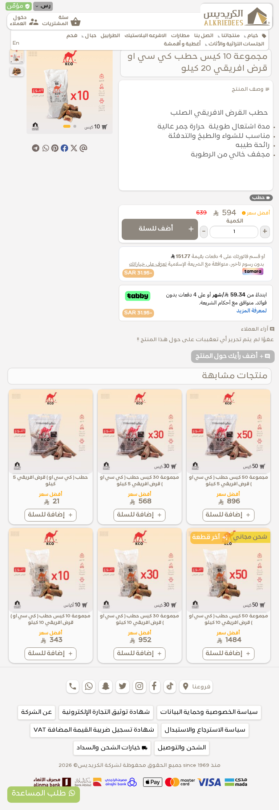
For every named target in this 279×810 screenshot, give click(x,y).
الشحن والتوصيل (182, 748)
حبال (90, 35)
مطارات (180, 35)
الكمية (234, 221)
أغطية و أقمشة (182, 44)
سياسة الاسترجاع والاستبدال (205, 730)
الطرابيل (110, 35)
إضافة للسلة (224, 515)
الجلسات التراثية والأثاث (236, 44)
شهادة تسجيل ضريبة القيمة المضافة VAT (93, 730)
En (15, 43)
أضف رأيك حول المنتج (232, 356)
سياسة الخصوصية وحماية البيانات (209, 712)
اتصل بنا (204, 35)
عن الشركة (36, 712)
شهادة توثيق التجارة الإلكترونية (106, 712)
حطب (258, 198)
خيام (252, 35)
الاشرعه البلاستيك (146, 35)
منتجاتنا (230, 35)
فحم (71, 35)
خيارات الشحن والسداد (112, 748)
